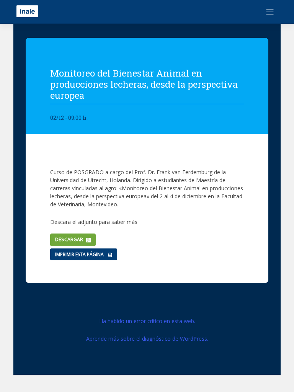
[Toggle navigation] (270, 12)
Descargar (69, 239)
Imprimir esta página (80, 254)
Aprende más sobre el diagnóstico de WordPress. (147, 338)
